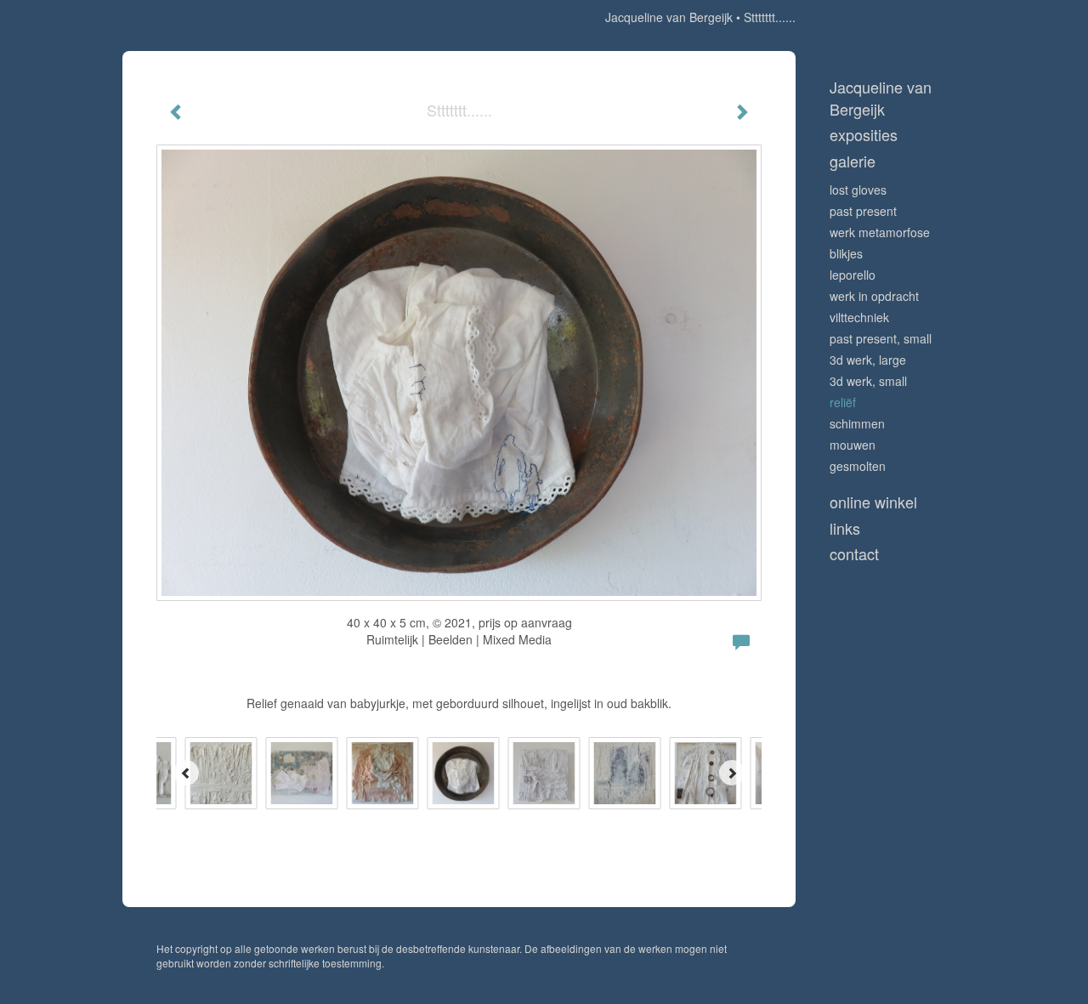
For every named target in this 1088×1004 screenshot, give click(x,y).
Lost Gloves (858, 189)
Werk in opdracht (874, 295)
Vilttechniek (859, 317)
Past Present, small (881, 338)
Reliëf (843, 402)
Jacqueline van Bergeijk (669, 17)
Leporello (853, 274)
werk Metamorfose (880, 232)
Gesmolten (858, 465)
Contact (854, 553)
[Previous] (186, 773)
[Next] (732, 773)
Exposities (864, 134)
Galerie (853, 161)
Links (845, 528)
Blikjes (846, 253)
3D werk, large (868, 359)
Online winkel (873, 502)
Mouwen (853, 444)
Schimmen (857, 423)
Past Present (863, 210)
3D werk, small (868, 380)
